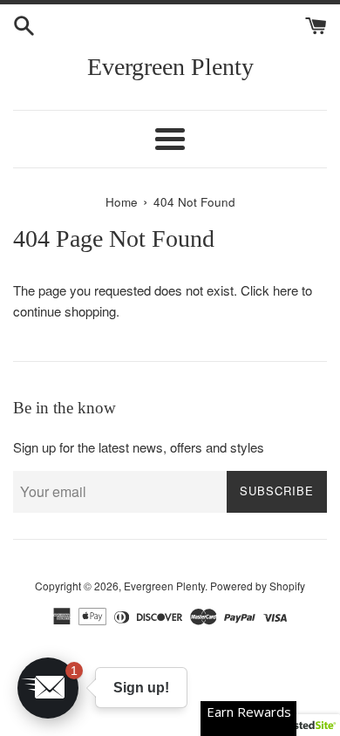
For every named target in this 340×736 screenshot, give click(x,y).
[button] (47, 688)
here (285, 290)
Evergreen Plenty (170, 66)
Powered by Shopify (257, 585)
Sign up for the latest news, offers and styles (138, 447)
